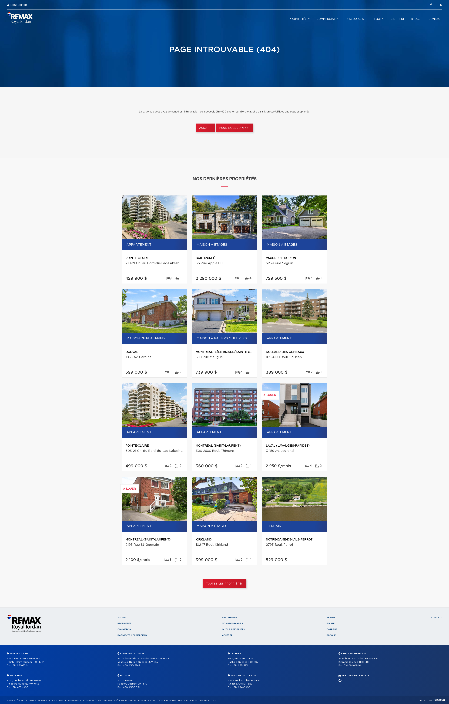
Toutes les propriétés (224, 584)
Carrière (398, 19)
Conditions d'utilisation (173, 700)
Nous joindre (19, 5)
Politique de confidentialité (143, 700)
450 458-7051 (131, 687)
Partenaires (229, 617)
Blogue (416, 19)
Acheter (227, 635)
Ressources (355, 19)
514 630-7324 (20, 665)
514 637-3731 (240, 665)
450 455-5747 (131, 665)
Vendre (331, 617)
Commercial (326, 19)
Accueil (205, 128)
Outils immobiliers (233, 629)
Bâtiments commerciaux (133, 635)
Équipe (379, 19)
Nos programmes (232, 623)
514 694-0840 (352, 665)
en (440, 5)
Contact (435, 19)
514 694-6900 (241, 687)
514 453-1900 (20, 687)
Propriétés (298, 19)
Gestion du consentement (203, 700)
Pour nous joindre (234, 128)
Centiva (439, 700)
